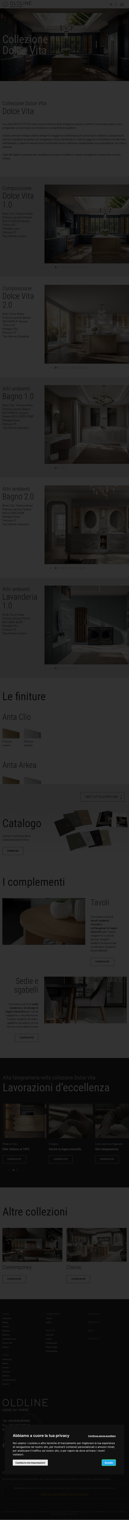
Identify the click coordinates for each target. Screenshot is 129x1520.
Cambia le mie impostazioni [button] (30, 1462)
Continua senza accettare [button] (102, 1436)
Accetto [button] (109, 1462)
